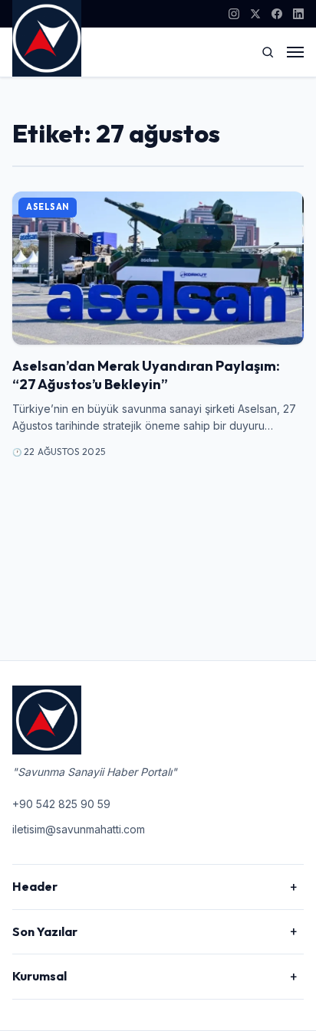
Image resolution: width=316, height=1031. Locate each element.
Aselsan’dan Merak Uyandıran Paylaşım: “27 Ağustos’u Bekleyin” (146, 374)
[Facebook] (277, 13)
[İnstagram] (234, 13)
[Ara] (268, 52)
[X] (255, 13)
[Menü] (295, 52)
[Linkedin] (298, 13)
